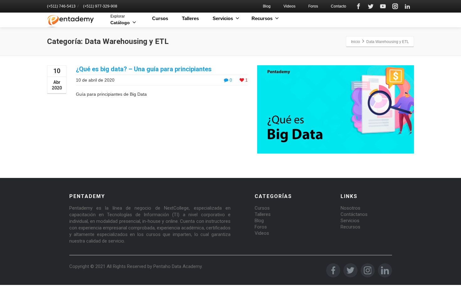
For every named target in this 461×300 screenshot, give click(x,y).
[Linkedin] (407, 6)
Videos (289, 6)
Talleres (190, 18)
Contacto (338, 6)
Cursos (160, 18)
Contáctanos (354, 214)
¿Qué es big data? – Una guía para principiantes (144, 69)
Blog (267, 6)
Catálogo (120, 19)
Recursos (350, 227)
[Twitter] (370, 6)
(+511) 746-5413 (61, 6)
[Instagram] (395, 6)
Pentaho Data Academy (177, 266)
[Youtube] (383, 6)
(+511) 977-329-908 (100, 6)
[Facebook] (358, 6)
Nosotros (350, 208)
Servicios (350, 220)
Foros (313, 6)
